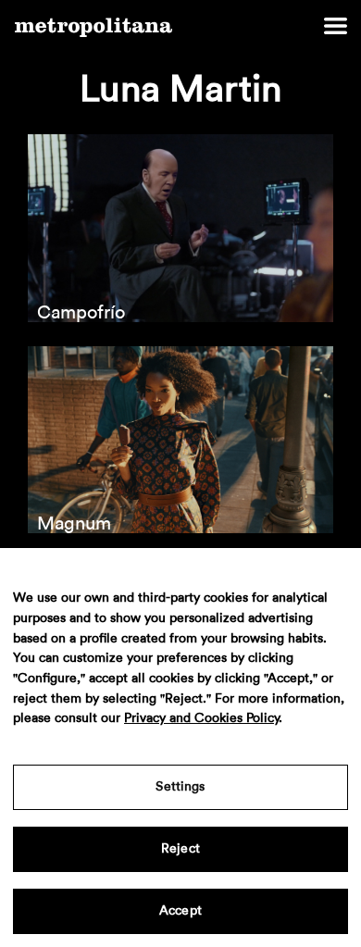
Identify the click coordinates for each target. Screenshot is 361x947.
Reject (180, 848)
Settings (180, 786)
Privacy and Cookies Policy (201, 718)
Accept (180, 910)
